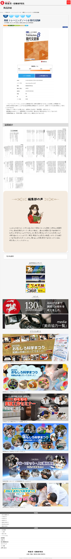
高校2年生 (17, 15)
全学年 (28, 15)
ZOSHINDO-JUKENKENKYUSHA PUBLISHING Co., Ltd (34, 558)
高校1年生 (11, 15)
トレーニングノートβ (16, 12)
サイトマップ (4, 543)
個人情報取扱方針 (4, 541)
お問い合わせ (4, 547)
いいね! (65, 27)
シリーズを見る (27, 75)
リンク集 (3, 545)
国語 (6, 16)
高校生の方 (7, 12)
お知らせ (3, 539)
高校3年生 (23, 15)
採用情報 (3, 537)
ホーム (1, 12)
